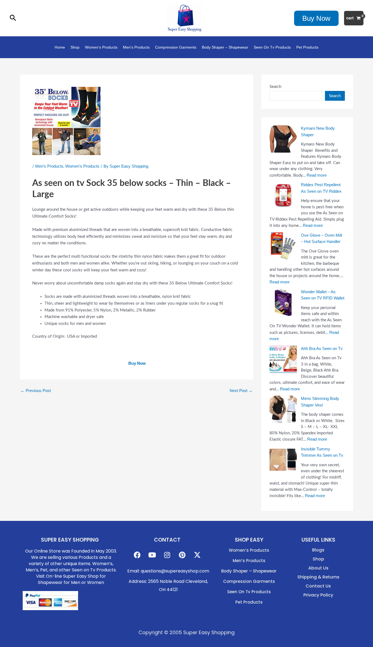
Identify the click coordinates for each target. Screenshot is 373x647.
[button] (13, 18)
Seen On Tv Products (272, 47)
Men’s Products (136, 47)
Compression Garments (175, 47)
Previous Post (35, 390)
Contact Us (318, 586)
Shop (74, 47)
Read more (317, 175)
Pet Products (307, 47)
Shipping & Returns (318, 577)
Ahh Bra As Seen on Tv (322, 348)
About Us (318, 568)
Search (275, 87)
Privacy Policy (318, 595)
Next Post (241, 390)
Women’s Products (101, 47)
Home (60, 47)
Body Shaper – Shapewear (225, 47)
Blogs (318, 550)
